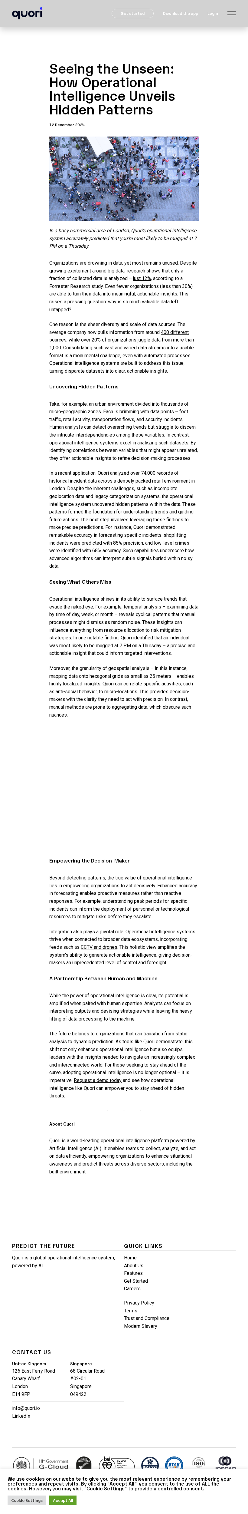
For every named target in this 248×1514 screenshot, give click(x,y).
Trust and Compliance (146, 1318)
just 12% (142, 278)
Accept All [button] (63, 1500)
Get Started (136, 1281)
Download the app (180, 13)
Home (130, 1258)
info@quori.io (26, 1408)
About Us (133, 1265)
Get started (133, 13)
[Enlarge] (191, 148)
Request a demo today (98, 1080)
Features (133, 1273)
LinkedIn (21, 1416)
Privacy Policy (139, 1303)
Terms (130, 1311)
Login (212, 13)
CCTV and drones (99, 947)
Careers (132, 1288)
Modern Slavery (140, 1326)
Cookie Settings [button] (27, 1500)
